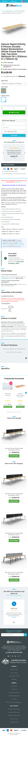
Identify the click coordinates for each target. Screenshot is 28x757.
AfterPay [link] (14, 679)
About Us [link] (14, 689)
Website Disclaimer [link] (14, 695)
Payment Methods (9, 164)
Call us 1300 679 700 (15, 652)
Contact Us (18, 182)
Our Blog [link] (14, 699)
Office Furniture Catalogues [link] (14, 702)
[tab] (14, 164)
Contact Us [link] (14, 686)
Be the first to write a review (14, 352)
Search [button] (14, 1)
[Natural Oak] (3, 90)
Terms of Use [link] (14, 718)
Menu (5, 1)
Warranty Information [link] (14, 715)
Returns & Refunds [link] (14, 712)
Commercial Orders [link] (14, 692)
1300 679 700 (18, 245)
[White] (3, 99)
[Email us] (8, 656)
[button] (14, 352)
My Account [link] (14, 669)
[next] (26, 393)
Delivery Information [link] (14, 709)
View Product (7, 406)
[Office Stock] (14, 5)
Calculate (14, 135)
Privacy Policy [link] (14, 722)
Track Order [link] (14, 673)
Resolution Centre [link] (14, 676)
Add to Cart (14, 112)
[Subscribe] (25, 634)
